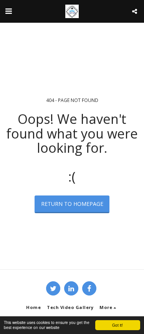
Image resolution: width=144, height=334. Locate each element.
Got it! (117, 325)
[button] (8, 11)
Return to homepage (72, 203)
